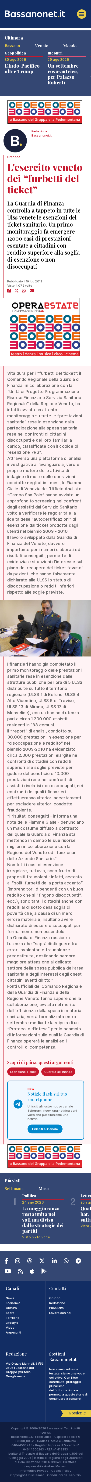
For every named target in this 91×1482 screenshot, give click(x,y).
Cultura (11, 1308)
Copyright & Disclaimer (27, 1475)
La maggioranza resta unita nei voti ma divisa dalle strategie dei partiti (42, 1219)
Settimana (14, 1188)
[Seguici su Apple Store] (32, 1272)
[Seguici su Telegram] (78, 1262)
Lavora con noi (60, 1313)
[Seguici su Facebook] (6, 1262)
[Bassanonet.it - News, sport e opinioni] (45, 13)
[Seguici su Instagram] (17, 1262)
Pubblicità (56, 1308)
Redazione (57, 1303)
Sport (10, 1313)
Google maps (15, 1376)
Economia (13, 1303)
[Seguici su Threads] (29, 1262)
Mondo (70, 45)
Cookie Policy (61, 1470)
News (10, 1298)
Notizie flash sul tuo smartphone (47, 1096)
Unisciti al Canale (45, 1129)
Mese (44, 1188)
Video (10, 1327)
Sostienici (77, 1412)
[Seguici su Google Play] (44, 1272)
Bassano (12, 45)
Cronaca (13, 157)
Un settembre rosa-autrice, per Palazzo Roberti (63, 74)
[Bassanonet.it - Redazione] (15, 142)
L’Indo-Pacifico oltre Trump (22, 68)
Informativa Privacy (34, 1470)
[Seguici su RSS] (20, 1272)
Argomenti (13, 1332)
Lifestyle (12, 1322)
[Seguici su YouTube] (7, 1272)
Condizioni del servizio (64, 1475)
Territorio (13, 1318)
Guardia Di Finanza (58, 1072)
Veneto (41, 45)
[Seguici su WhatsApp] (66, 1262)
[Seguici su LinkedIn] (54, 1262)
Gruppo (54, 1298)
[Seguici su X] (42, 1262)
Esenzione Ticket (23, 1072)
